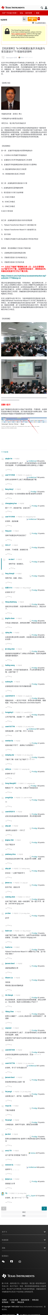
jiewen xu (8, 883)
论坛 (21, 13)
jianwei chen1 (10, 963)
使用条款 (5, 1302)
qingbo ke (9, 458)
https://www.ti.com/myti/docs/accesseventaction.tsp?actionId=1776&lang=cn (23, 277)
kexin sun (8, 931)
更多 (37, 13)
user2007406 (10, 1050)
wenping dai (9, 755)
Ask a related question (18, 34)
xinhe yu (8, 769)
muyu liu (8, 1106)
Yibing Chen (9, 1011)
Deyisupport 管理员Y (12, 57)
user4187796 (10, 726)
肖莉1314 (9, 588)
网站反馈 (20, 1302)
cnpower (8, 1028)
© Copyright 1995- (10, 1307)
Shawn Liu (9, 978)
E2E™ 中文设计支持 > (9, 13)
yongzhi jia (9, 797)
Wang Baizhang (11, 602)
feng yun (8, 531)
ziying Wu (8, 632)
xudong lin (9, 682)
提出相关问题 (32, 18)
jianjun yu (8, 1179)
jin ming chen (10, 649)
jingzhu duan (10, 618)
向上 (6, 470)
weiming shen (10, 897)
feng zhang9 (10, 573)
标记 (24, 1212)
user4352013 (10, 696)
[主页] (12, 7)
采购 (3, 1248)
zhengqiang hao (11, 503)
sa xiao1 (12, 559)
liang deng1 (9, 489)
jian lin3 (8, 1134)
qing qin (8, 826)
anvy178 (8, 1151)
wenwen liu (9, 1165)
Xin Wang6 (9, 995)
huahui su (9, 947)
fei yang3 (8, 1091)
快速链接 (5, 1240)
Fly (6, 1193)
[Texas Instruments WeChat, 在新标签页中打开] (3, 1262)
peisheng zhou (10, 854)
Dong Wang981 (11, 783)
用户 (46, 8)
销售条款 (35, 1300)
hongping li (9, 712)
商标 (13, 1302)
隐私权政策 (25, 1300)
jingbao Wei (9, 840)
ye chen (8, 913)
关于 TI (4, 1232)
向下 (11, 470)
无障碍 (4, 1300)
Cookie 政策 (14, 1300)
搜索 (42, 8)
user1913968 (10, 475)
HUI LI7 (8, 545)
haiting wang (10, 665)
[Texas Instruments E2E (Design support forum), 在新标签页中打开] (11, 1262)
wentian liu (9, 741)
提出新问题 (39, 18)
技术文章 (28, 13)
